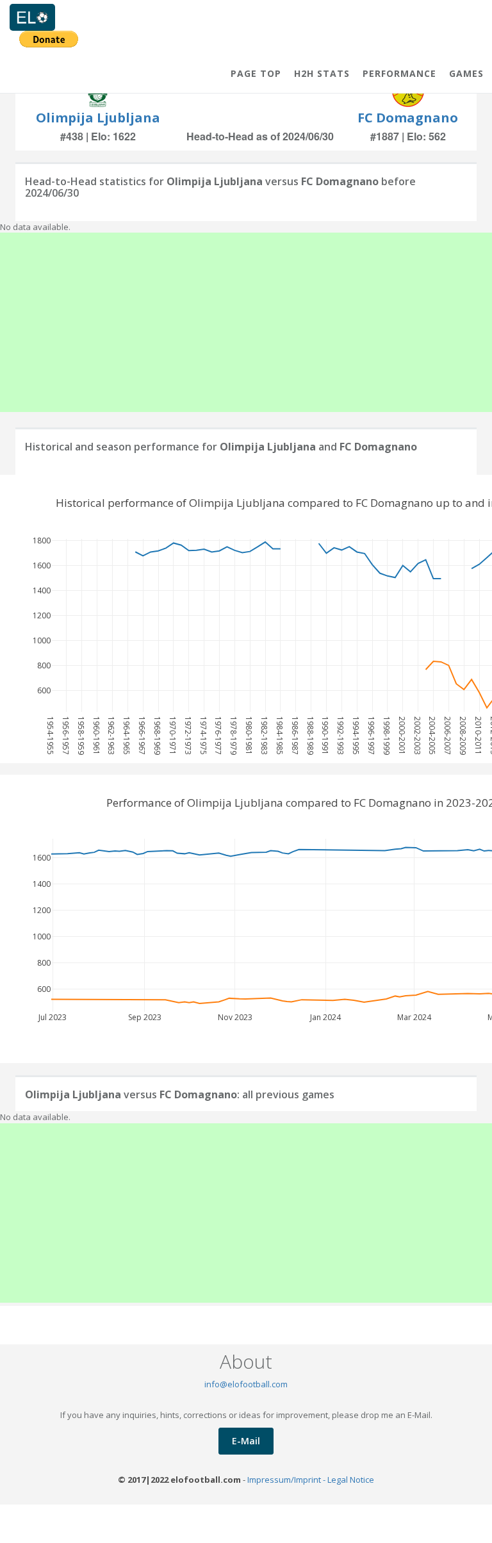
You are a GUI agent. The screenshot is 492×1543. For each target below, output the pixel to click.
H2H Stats (322, 73)
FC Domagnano (407, 117)
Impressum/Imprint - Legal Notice (310, 1479)
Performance (399, 73)
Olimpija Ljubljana (98, 117)
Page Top (256, 73)
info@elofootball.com (246, 1384)
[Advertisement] (246, 322)
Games (466, 73)
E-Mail (246, 1441)
